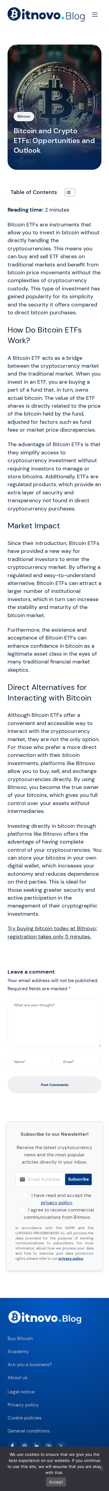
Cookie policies (24, 1418)
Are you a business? (30, 1364)
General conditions (29, 1431)
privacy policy (56, 1202)
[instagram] (24, 1446)
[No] (101, 1469)
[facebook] (12, 1446)
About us (18, 1377)
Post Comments (54, 1084)
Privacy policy (23, 1405)
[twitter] (61, 1446)
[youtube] (49, 1446)
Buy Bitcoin (20, 1338)
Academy (18, 1351)
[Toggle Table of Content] (67, 192)
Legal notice (21, 1392)
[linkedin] (36, 1446)
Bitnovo (24, 116)
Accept (56, 1481)
